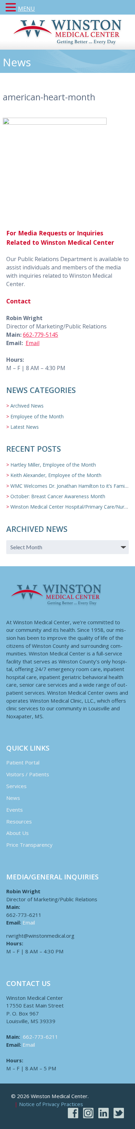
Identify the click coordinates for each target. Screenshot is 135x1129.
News (13, 797)
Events (14, 809)
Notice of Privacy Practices (51, 1104)
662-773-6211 (40, 1036)
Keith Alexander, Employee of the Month (55, 475)
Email (32, 343)
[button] (12, 7)
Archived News (27, 405)
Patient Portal (22, 762)
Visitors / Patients (27, 774)
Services (16, 786)
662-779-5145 (40, 334)
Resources (19, 821)
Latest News (24, 427)
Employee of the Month (37, 416)
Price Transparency (29, 844)
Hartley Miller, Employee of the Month (53, 464)
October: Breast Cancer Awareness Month (57, 496)
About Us (17, 832)
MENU (26, 8)
